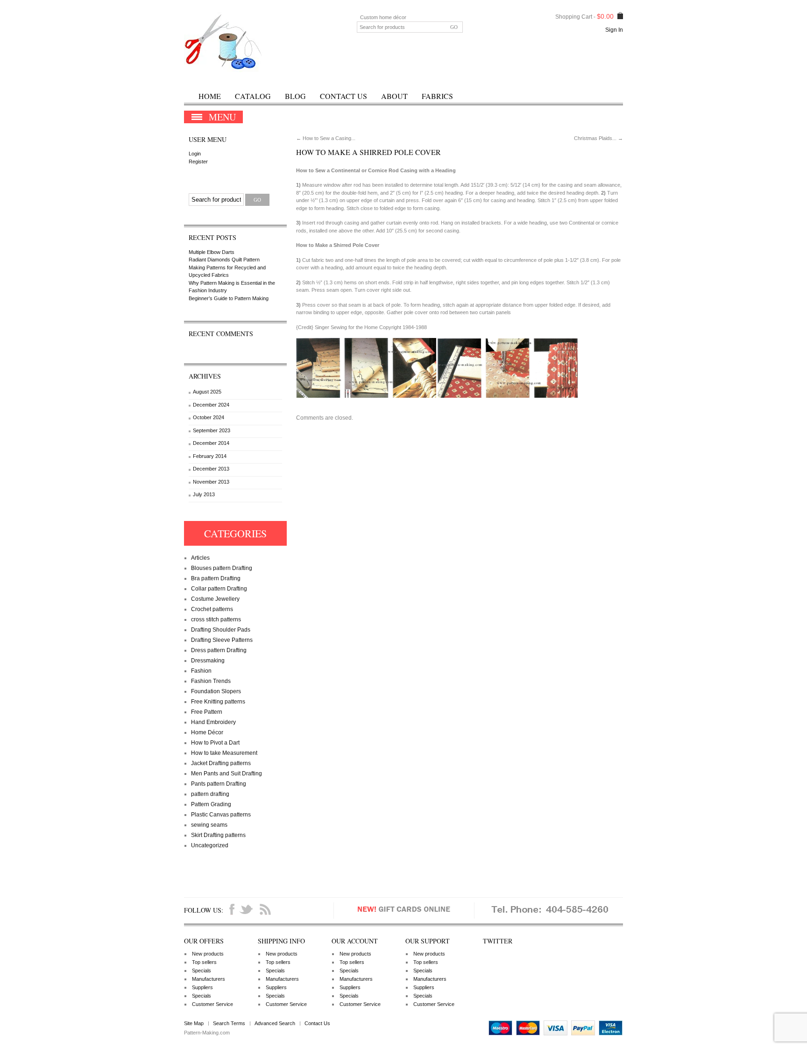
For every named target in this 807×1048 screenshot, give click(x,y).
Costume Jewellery (215, 599)
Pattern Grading (211, 804)
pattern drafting (210, 794)
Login (195, 153)
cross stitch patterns (216, 619)
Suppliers (202, 987)
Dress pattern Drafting (219, 650)
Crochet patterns (212, 609)
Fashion (201, 671)
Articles (200, 558)
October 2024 (208, 417)
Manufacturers (208, 979)
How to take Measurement (224, 753)
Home (209, 96)
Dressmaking (208, 660)
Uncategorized (209, 845)
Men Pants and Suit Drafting (226, 773)
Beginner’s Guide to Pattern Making (229, 298)
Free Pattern (206, 712)
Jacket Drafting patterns (221, 763)
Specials (201, 970)
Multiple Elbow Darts (211, 252)
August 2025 (207, 391)
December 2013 (211, 468)
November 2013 (211, 482)
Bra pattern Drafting (216, 578)
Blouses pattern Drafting (221, 568)
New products (208, 954)
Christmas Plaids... (598, 138)
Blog (295, 96)
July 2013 (204, 494)
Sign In (614, 30)
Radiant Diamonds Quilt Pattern (224, 259)
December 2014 (211, 443)
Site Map (194, 1023)
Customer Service (212, 1004)
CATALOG (253, 96)
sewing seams (209, 825)
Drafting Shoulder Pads (220, 629)
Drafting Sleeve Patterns (222, 640)
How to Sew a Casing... (325, 138)
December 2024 (211, 405)
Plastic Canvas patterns (221, 814)
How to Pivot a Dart (215, 742)
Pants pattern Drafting (218, 784)
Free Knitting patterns (218, 701)
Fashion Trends (211, 681)
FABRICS (437, 96)
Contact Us (343, 96)
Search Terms (229, 1023)
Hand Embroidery (213, 722)
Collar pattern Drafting (219, 588)
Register (198, 161)
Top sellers (204, 962)
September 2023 (211, 430)
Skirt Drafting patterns (218, 835)
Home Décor (207, 732)
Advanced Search (275, 1023)
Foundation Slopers (216, 691)
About (394, 96)
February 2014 (210, 456)
